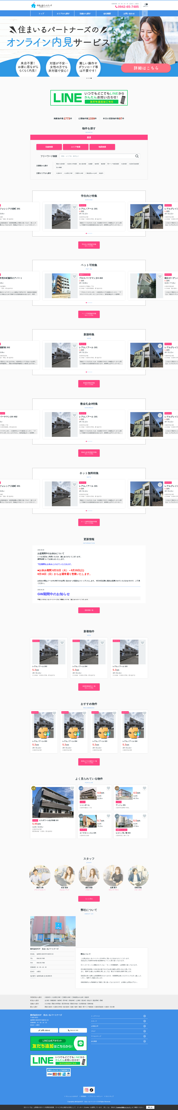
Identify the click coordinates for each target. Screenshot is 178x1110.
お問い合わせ (129, 14)
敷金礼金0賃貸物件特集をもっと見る (89, 453)
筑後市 (101, 173)
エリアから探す (63, 14)
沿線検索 (49, 147)
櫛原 (80, 1007)
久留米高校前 (98, 1007)
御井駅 (97, 164)
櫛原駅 (103, 164)
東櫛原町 (53, 1000)
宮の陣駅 (59, 167)
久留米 (106, 1007)
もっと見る (89, 899)
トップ (41, 14)
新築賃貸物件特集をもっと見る (89, 383)
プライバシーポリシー (96, 1096)
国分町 (84, 1000)
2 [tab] (89, 78)
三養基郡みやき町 (91, 173)
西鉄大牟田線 (56, 1003)
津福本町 (72, 1000)
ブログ (93, 1031)
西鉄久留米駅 (60, 164)
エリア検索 (75, 147)
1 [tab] (86, 78)
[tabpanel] (89, 46)
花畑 (71, 1007)
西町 (101, 1000)
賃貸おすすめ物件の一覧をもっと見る (89, 761)
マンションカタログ (72, 1096)
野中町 (65, 1000)
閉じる (150, 1107)
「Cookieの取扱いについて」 (123, 1107)
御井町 (59, 1000)
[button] (86, 233)
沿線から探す (85, 14)
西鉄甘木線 (74, 1003)
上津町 (78, 1000)
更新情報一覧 (89, 610)
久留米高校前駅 (134, 164)
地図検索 (102, 147)
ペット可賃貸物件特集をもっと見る (89, 314)
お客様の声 (94, 1026)
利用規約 (83, 1096)
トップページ (95, 1016)
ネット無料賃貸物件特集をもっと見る (89, 522)
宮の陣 (112, 1007)
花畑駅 (90, 164)
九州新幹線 (83, 1003)
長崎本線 (90, 1003)
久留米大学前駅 (72, 164)
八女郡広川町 (68, 173)
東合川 (89, 1000)
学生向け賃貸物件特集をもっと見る (89, 245)
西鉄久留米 (48, 1007)
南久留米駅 (82, 164)
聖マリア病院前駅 (113, 164)
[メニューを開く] (145, 13)
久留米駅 (124, 164)
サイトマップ (110, 1096)
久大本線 (48, 1003)
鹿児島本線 (65, 1003)
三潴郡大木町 (79, 173)
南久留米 (66, 1007)
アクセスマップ (96, 1036)
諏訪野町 (96, 1000)
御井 (76, 1007)
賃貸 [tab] (89, 137)
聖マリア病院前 (88, 1007)
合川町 (47, 1000)
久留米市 (59, 173)
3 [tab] (91, 78)
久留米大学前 (57, 1007)
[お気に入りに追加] (74, 207)
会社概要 (107, 14)
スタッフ (94, 1021)
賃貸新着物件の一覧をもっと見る (89, 687)
